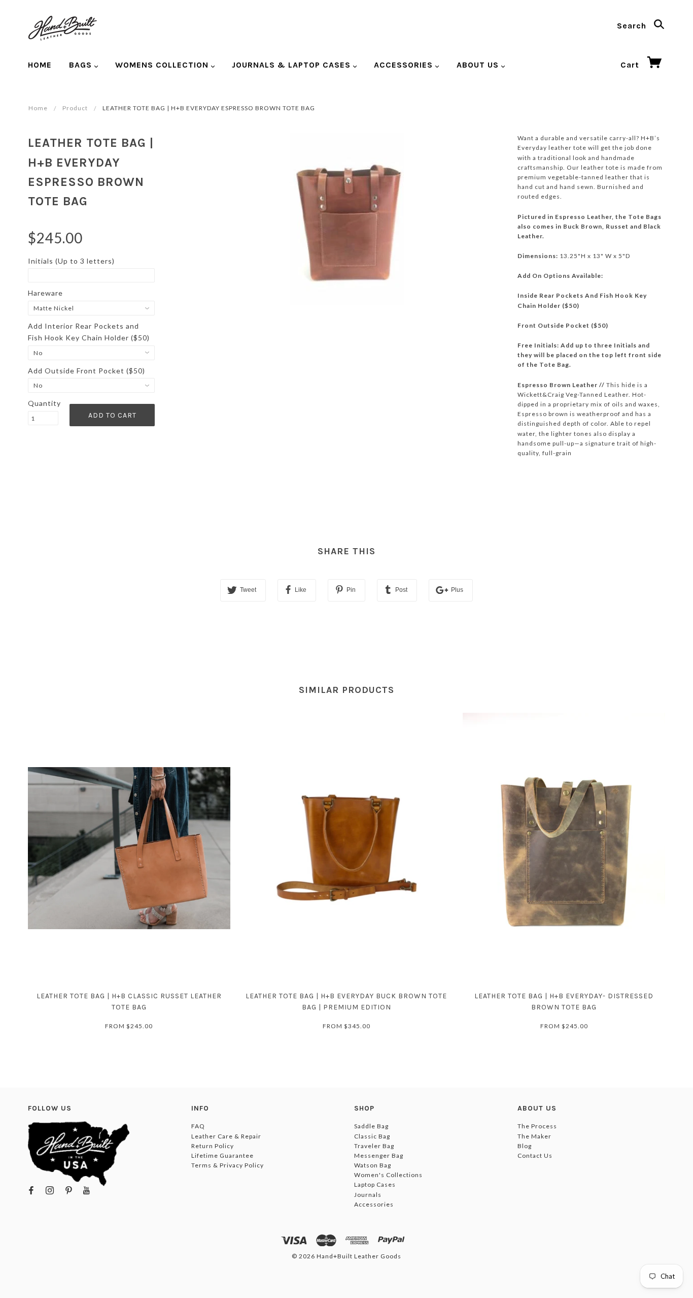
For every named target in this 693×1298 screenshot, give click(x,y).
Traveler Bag (374, 1146)
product (75, 108)
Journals (368, 1194)
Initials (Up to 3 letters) (71, 261)
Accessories (374, 1204)
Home (38, 108)
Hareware (45, 293)
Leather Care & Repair (226, 1136)
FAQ (198, 1126)
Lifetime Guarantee (222, 1155)
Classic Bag (372, 1136)
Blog (524, 1146)
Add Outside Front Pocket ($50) (86, 370)
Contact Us (534, 1155)
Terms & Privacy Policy (227, 1165)
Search (633, 25)
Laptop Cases (375, 1184)
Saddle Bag (371, 1126)
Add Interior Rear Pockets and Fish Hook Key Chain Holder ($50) (89, 331)
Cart (631, 65)
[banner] (62, 28)
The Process (537, 1126)
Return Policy (212, 1146)
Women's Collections (388, 1175)
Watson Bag (372, 1165)
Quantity (43, 403)
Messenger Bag (378, 1155)
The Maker (534, 1136)
